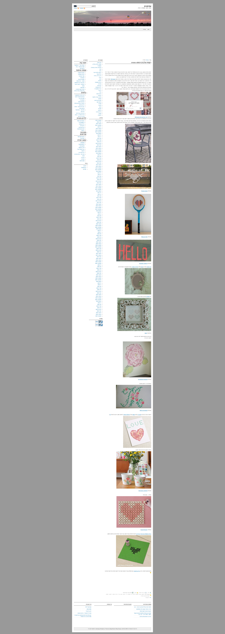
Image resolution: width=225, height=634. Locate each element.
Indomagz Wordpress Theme (102, 628)
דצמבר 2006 (98, 258)
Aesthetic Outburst (143, 263)
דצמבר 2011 (98, 184)
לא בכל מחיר (88, 611)
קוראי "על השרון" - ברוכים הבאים (84, 613)
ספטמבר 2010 (98, 209)
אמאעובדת (82, 100)
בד (131, 594)
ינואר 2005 (99, 293)
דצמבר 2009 (98, 223)
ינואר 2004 (99, 311)
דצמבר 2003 (98, 312)
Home (147, 59)
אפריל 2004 (98, 306)
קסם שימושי (82, 160)
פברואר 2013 (98, 161)
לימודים (99, 95)
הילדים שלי (99, 74)
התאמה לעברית (91, 628)
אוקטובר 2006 (98, 261)
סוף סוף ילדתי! (88, 607)
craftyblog (82, 142)
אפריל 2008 (98, 248)
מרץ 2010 (99, 219)
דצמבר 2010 (98, 204)
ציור (119, 594)
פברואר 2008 (98, 250)
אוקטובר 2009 (98, 225)
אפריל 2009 (98, 235)
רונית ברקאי (115, 594)
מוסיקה (99, 98)
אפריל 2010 (98, 217)
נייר (126, 594)
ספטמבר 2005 (98, 279)
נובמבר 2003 (98, 314)
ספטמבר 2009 (98, 227)
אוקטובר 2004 (98, 297)
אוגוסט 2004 (98, 301)
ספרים (100, 103)
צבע (121, 594)
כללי (100, 92)
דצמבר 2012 (98, 164)
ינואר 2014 (99, 144)
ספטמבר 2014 (98, 131)
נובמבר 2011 (98, 186)
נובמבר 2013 (98, 148)
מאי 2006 (99, 266)
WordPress (83, 167)
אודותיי (144, 29)
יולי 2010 (99, 212)
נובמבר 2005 (98, 276)
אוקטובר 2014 (98, 130)
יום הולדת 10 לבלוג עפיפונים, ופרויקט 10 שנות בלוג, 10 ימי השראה (83, 616)
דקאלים (148, 296)
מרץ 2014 (99, 141)
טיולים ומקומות (98, 82)
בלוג (100, 70)
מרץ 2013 (99, 159)
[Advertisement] (112, 44)
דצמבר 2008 (98, 242)
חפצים (129, 594)
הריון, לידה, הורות (97, 75)
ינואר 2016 (99, 122)
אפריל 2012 (98, 177)
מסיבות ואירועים (97, 100)
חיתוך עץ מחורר (135, 266)
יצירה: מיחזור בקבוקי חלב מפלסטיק (143, 609)
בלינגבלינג (82, 125)
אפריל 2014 (98, 140)
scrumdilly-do (81, 122)
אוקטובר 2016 (98, 120)
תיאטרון (99, 115)
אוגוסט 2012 (98, 171)
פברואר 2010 (98, 220)
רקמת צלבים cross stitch (141, 62)
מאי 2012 (99, 176)
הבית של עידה (81, 152)
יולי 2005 (99, 283)
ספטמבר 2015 (98, 125)
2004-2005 (89, 609)
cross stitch (141, 594)
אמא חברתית (81, 98)
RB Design (113, 79)
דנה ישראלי (149, 266)
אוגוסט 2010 (98, 210)
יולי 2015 (99, 126)
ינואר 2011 (99, 202)
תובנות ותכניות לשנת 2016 (145, 611)
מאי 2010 (99, 215)
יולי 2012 (99, 172)
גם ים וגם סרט (81, 127)
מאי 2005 (99, 286)
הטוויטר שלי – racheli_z (79, 65)
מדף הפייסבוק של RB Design (141, 117)
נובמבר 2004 (98, 296)
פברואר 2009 (98, 238)
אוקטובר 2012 (98, 168)
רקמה (107, 594)
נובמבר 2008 (98, 243)
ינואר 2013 (99, 163)
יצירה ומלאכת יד (97, 88)
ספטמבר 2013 (98, 151)
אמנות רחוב (135, 594)
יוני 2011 (99, 194)
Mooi (134, 414)
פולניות (99, 108)
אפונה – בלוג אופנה (80, 80)
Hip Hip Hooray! (81, 136)
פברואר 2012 (98, 181)
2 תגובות (147, 597)
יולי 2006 (99, 265)
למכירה (139, 414)
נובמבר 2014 (98, 128)
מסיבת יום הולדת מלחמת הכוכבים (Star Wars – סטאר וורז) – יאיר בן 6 (142, 614)
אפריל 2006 (98, 268)
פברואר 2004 (98, 309)
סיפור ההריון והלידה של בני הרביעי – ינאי (142, 607)
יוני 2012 (99, 174)
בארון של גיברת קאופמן (79, 82)
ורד (110, 414)
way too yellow (81, 79)
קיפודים (82, 159)
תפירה (142, 595)
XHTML (84, 169)
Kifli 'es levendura (143, 410)
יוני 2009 (99, 232)
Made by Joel (81, 147)
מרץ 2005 (99, 289)
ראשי (148, 29)
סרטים (100, 105)
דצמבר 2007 (98, 253)
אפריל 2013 (98, 158)
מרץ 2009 (99, 237)
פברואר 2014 (98, 143)
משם (146, 333)
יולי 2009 (99, 230)
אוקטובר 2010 (98, 207)
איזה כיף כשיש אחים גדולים (145, 616)
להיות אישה (98, 93)
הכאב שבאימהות (80, 128)
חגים (100, 79)
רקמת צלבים (146, 595)
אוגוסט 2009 (98, 228)
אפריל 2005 (98, 288)
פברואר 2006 (98, 271)
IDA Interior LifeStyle (143, 490)
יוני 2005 (99, 284)
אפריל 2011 (98, 197)
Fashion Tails (81, 76)
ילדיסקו (82, 130)
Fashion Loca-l (81, 74)
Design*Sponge (144, 529)
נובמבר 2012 (98, 166)
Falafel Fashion (81, 72)
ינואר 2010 (99, 222)
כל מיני (99, 90)
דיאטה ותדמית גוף (97, 72)
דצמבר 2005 (98, 274)
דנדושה (82, 150)
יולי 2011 (99, 192)
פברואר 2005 (98, 291)
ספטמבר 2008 (98, 246)
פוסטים (81, 8)
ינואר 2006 (99, 273)
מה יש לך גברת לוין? (80, 113)
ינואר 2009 (99, 240)
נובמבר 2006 (98, 260)
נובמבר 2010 (98, 205)
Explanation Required (142, 379)
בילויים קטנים (81, 124)
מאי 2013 (99, 156)
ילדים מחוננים (98, 87)
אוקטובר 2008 (98, 245)
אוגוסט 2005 (98, 281)
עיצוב (135, 592)
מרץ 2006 (99, 269)
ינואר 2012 (99, 182)
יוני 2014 (99, 136)
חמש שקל (82, 87)
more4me (82, 77)
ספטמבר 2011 (98, 189)
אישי (100, 69)
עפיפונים (147, 6)
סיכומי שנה (99, 102)
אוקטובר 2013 (98, 150)
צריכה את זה (98, 111)
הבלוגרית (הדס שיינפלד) (79, 103)
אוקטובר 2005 (98, 278)
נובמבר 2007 (98, 255)
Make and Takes (80, 120)
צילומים (99, 110)
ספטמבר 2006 (98, 263)
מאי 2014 (99, 138)
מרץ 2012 (99, 179)
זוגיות (100, 77)
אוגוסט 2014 (98, 133)
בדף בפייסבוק (137, 571)
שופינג (100, 113)
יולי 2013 (99, 154)
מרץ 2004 (99, 307)
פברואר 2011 (98, 200)
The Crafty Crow (80, 149)
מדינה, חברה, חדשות (97, 97)
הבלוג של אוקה (81, 101)
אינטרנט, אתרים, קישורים (96, 67)
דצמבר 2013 (98, 146)
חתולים (99, 80)
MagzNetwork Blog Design (115, 628)
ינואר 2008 (99, 251)
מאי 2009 (99, 233)
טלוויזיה (99, 83)
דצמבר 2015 (98, 123)
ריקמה (110, 594)
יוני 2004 (99, 302)
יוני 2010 (99, 214)
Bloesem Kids (144, 236)
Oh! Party (82, 138)
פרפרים (82, 157)
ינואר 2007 (99, 256)
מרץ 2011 (99, 199)
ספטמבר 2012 (98, 169)
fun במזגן (99, 62)
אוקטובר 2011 (98, 187)
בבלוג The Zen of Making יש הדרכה (143, 533)
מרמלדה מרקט (126, 414)
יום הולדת (99, 85)
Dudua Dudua (144, 190)
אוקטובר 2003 (98, 316)
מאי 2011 (99, 195)
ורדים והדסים (81, 104)
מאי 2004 (99, 304)
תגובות (75, 8)
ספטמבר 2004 (98, 299)
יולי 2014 (99, 135)
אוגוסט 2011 (98, 191)
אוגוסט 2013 (98, 153)
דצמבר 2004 (98, 294)
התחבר (84, 165)
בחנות (142, 266)
